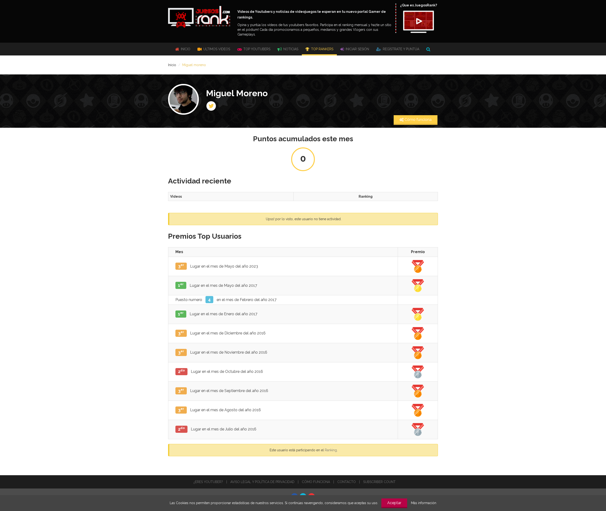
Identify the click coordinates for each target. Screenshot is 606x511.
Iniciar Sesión (357, 49)
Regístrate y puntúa (400, 49)
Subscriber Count (379, 482)
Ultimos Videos (216, 49)
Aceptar (394, 503)
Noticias (290, 49)
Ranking (331, 450)
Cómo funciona (418, 119)
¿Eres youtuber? (208, 482)
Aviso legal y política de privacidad (262, 482)
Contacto (346, 482)
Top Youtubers (256, 49)
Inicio (185, 49)
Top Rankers (321, 49)
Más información (423, 503)
